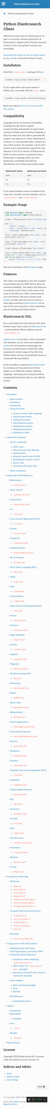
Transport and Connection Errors (25, 911)
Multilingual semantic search (26, 460)
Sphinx (16, 1102)
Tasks (12, 828)
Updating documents (23, 426)
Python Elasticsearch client (27, 4)
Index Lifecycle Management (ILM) (26, 606)
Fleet (12, 587)
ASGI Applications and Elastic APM (26, 951)
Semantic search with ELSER (26, 456)
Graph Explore (16, 596)
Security (14, 741)
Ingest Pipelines (17, 635)
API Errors (14, 881)
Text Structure (16, 838)
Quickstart (12, 394)
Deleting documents (22, 429)
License (13, 645)
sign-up (9, 58)
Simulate (14, 761)
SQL (12, 799)
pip (41, 72)
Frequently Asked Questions (23, 955)
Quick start (18, 447)
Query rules (18, 463)
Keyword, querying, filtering (26, 450)
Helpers (10, 1006)
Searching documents (23, 423)
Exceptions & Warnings (17, 877)
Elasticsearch (16, 480)
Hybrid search (19, 453)
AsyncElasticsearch (22, 1001)
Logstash (14, 654)
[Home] (4, 13)
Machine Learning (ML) (20, 674)
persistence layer (37, 365)
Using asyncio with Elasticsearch (22, 944)
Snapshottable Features (21, 790)
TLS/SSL (14, 819)
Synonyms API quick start (25, 466)
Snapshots (15, 780)
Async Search (16, 490)
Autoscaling (15, 500)
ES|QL (13, 577)
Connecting (15, 406)
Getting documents (22, 420)
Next (40, 1087)
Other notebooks (18, 471)
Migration (14, 664)
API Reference (16, 996)
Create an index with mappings (27, 413)
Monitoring (15, 683)
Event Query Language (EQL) (23, 567)
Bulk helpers (15, 1014)
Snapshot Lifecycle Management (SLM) (28, 770)
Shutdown (15, 751)
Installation (15, 402)
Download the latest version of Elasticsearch (24, 55)
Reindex (16, 992)
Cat (11, 509)
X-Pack (13, 867)
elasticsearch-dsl (33, 303)
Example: (17, 1019)
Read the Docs (10, 1104)
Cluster (13, 529)
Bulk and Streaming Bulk (24, 985)
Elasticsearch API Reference (20, 475)
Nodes (13, 693)
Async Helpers (16, 980)
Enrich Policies (17, 558)
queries (6, 346)
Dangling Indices (17, 548)
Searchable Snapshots (20, 732)
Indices (13, 616)
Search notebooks (18, 442)
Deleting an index (21, 433)
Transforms (15, 848)
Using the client (17, 409)
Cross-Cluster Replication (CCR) (25, 519)
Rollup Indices (16, 712)
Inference (14, 625)
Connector (15, 538)
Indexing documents (22, 417)
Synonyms (14, 809)
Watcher (14, 857)
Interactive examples (16, 437)
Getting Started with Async (22, 948)
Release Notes (13, 1043)
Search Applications (19, 722)
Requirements (16, 399)
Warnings (14, 934)
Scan (15, 988)
